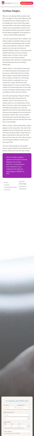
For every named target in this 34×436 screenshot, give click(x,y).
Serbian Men (22, 181)
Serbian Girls (7, 189)
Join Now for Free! (26, 3)
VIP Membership (22, 188)
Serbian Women (22, 186)
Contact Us (6, 184)
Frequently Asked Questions (10, 187)
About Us (6, 182)
